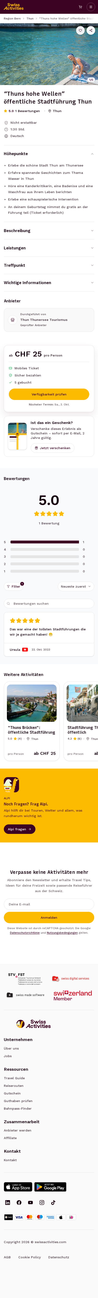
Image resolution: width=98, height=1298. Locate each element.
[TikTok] (53, 1203)
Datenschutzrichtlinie (25, 932)
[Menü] (91, 7)
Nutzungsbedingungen (62, 932)
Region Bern (12, 18)
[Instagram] (42, 1203)
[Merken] (80, 30)
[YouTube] (30, 1203)
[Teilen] (91, 30)
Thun (30, 18)
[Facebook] (19, 1203)
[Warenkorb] (80, 7)
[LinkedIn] (7, 1203)
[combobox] (76, 586)
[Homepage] (14, 7)
